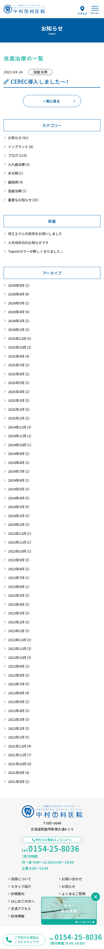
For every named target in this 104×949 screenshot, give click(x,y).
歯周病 (15, 182)
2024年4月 (19, 497)
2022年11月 (20, 648)
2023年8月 (19, 568)
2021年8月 (19, 781)
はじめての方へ (23, 901)
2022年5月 (19, 701)
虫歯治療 (17, 190)
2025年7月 (19, 364)
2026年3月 (19, 320)
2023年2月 (19, 622)
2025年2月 (19, 409)
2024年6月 (19, 480)
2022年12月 (20, 639)
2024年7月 (19, 471)
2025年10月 (20, 347)
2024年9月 (19, 453)
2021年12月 (20, 746)
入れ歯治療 (19, 164)
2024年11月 (20, 435)
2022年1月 (19, 737)
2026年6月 (19, 294)
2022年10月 (20, 657)
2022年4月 (19, 710)
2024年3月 (19, 506)
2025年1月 (19, 418)
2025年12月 (20, 338)
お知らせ (18, 137)
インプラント (21, 146)
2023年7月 (19, 577)
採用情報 (17, 916)
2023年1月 (19, 630)
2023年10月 (20, 551)
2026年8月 (19, 285)
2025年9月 (19, 356)
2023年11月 (20, 542)
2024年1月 (19, 524)
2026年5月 (19, 303)
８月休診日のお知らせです (28, 242)
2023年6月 (19, 586)
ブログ (17, 155)
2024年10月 (20, 444)
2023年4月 (19, 604)
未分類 (15, 173)
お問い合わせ (72, 878)
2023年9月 (19, 559)
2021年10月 (20, 763)
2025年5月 (19, 382)
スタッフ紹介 (21, 886)
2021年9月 (19, 772)
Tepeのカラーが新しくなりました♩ (36, 251)
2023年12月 (20, 533)
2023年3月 (19, 613)
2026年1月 (19, 329)
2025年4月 (19, 391)
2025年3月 (19, 400)
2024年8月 (19, 462)
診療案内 (17, 893)
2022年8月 (19, 675)
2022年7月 (19, 683)
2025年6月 (19, 373)
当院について (21, 878)
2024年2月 (19, 515)
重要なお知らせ (23, 199)
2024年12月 (20, 427)
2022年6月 (19, 692)
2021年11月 (20, 754)
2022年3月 (19, 719)
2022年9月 (19, 666)
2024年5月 (19, 489)
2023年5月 (19, 595)
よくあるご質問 (73, 893)
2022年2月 (19, 728)
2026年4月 (19, 311)
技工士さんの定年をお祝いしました (35, 233)
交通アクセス (21, 908)
